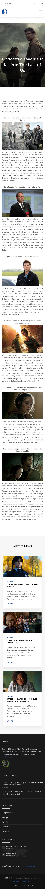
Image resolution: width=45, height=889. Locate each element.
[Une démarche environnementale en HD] (6, 764)
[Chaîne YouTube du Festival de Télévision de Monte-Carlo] (32, 885)
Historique (5, 831)
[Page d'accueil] (4, 12)
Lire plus (10, 604)
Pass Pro (5, 822)
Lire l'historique (7, 757)
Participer (5, 817)
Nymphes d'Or (7, 813)
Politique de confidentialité (22, 881)
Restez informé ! (11, 856)
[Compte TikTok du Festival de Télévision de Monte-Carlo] (24, 885)
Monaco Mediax (29, 866)
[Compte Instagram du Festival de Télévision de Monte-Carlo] (16, 885)
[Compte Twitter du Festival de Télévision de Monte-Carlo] (28, 885)
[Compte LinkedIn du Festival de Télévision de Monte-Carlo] (20, 885)
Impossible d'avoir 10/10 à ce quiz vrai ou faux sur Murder (22, 700)
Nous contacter (11, 853)
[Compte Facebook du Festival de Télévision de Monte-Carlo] (12, 885)
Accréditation (7, 827)
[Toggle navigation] (41, 11)
